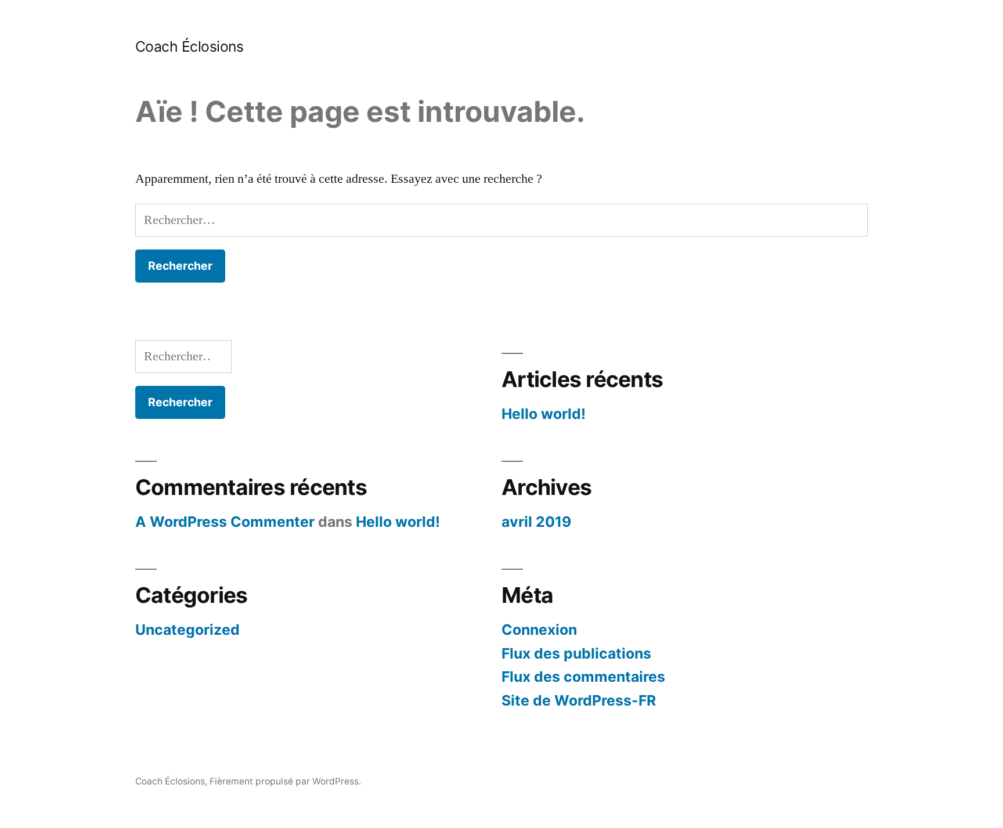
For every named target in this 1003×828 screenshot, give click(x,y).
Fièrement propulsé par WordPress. (285, 781)
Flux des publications (576, 653)
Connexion (539, 629)
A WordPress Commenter (225, 521)
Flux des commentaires (583, 676)
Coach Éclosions (189, 46)
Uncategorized (187, 629)
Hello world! (543, 413)
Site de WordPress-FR (578, 700)
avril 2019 (536, 521)
